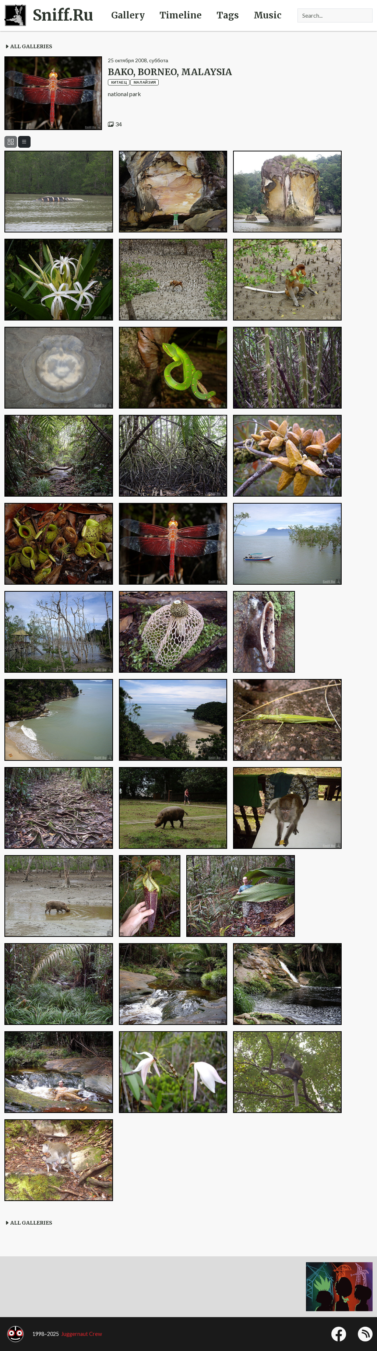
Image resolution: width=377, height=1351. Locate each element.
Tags (227, 15)
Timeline (180, 15)
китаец (119, 82)
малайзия (145, 82)
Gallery (128, 15)
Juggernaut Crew (81, 1334)
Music (267, 15)
